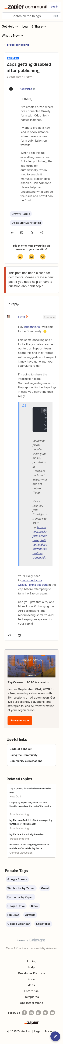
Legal (37, 1031)
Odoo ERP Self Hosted (26, 222)
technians (26, 89)
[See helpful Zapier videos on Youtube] (52, 1012)
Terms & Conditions (17, 948)
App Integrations (31, 1003)
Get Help (8, 26)
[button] (54, 6)
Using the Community (23, 755)
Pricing (31, 961)
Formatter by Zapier (20, 897)
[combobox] (31, 15)
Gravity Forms (21, 214)
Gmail (45, 888)
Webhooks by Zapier (21, 888)
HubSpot (13, 915)
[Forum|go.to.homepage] (24, 6)
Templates (31, 997)
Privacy (49, 1031)
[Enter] (6, 15)
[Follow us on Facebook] (24, 1012)
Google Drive (16, 906)
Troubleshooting (18, 44)
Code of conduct (20, 749)
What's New (11, 35)
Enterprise (31, 991)
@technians (32, 327)
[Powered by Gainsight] (32, 941)
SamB (21, 316)
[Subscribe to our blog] (38, 1012)
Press (32, 979)
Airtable (30, 915)
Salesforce (43, 923)
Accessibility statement (44, 948)
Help (31, 967)
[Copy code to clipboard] (44, 410)
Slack (34, 906)
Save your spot (19, 720)
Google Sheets (17, 879)
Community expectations (25, 761)
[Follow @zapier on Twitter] (45, 1012)
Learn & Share (32, 26)
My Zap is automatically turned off (26, 834)
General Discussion (21, 852)
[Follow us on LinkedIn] (31, 1012)
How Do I (15, 796)
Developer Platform (31, 973)
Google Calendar (18, 923)
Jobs (31, 985)
